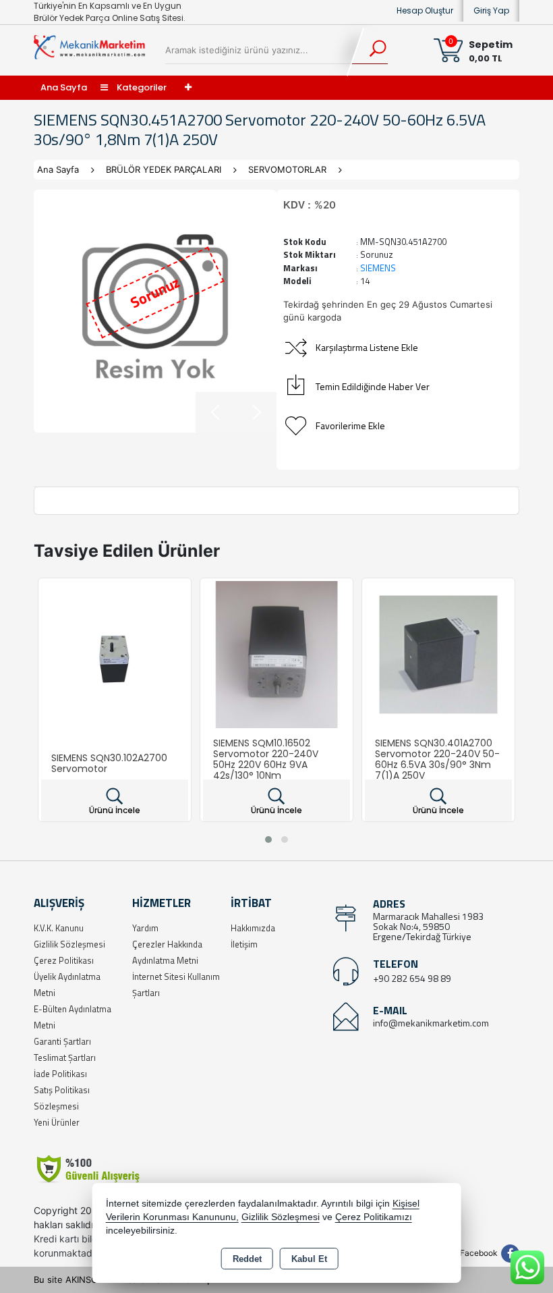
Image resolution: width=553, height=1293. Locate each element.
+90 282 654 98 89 (412, 978)
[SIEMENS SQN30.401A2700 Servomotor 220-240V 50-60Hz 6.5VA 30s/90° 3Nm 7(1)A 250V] (438, 653)
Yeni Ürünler (57, 1122)
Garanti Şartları (62, 1041)
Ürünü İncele (114, 810)
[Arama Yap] (369, 50)
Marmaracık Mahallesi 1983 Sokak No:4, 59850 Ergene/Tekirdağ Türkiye (428, 926)
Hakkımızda (253, 928)
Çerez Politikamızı (373, 1217)
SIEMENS (378, 268)
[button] (268, 839)
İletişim (244, 944)
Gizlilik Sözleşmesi (69, 944)
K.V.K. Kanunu (59, 928)
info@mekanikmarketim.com (431, 1023)
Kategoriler (141, 87)
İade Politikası (60, 1073)
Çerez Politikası (64, 960)
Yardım (145, 928)
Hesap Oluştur (425, 10)
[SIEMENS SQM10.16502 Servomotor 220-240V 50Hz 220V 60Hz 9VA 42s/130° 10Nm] (276, 653)
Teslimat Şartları (65, 1057)
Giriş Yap (491, 10)
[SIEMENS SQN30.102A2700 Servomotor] (114, 653)
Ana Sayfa (63, 87)
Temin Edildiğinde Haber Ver (373, 386)
